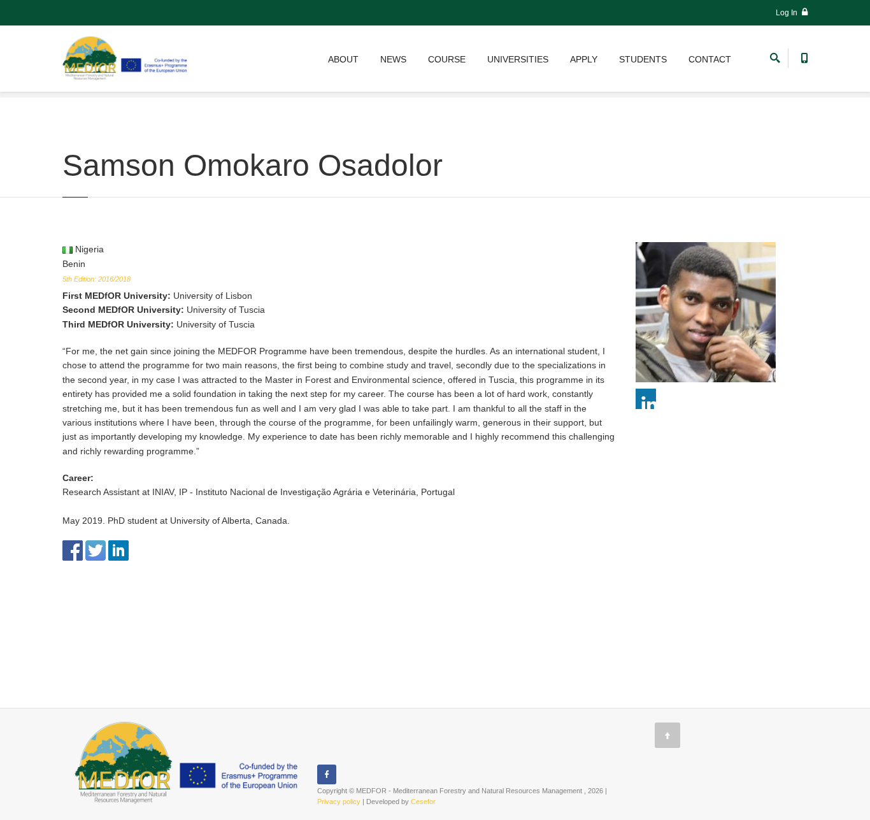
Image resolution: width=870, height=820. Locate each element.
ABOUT (343, 59)
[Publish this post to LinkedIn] (118, 550)
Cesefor (423, 801)
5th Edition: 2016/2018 (96, 279)
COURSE (447, 59)
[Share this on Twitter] (95, 550)
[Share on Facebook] (72, 550)
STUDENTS (643, 59)
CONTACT (709, 59)
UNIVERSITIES (517, 59)
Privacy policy (338, 801)
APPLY (583, 59)
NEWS (393, 59)
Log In (787, 12)
